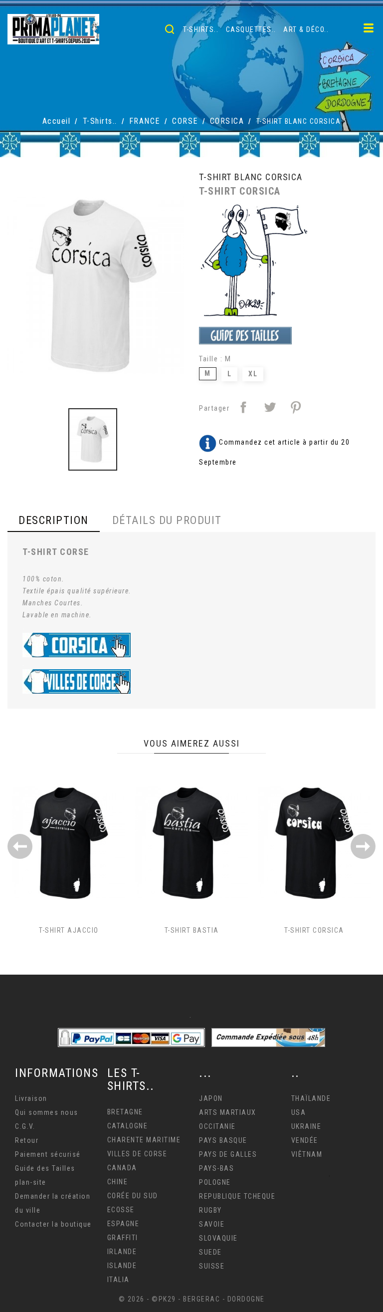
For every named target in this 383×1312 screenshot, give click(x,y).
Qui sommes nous (46, 1112)
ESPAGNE (123, 1224)
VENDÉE (304, 1140)
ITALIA (118, 1280)
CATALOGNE (127, 1126)
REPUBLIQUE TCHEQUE (237, 1196)
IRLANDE (122, 1252)
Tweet (270, 407)
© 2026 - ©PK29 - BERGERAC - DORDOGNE (192, 1299)
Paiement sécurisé (48, 1154)
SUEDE (210, 1252)
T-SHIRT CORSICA (314, 930)
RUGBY (210, 1210)
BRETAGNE (125, 1112)
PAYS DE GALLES (228, 1154)
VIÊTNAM (307, 1154)
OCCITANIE (217, 1126)
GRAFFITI (122, 1238)
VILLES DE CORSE (137, 1154)
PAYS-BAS (216, 1168)
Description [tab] (53, 520)
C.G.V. (25, 1126)
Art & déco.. (306, 29)
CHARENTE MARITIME (144, 1140)
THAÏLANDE (311, 1098)
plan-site (30, 1182)
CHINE (117, 1182)
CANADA (122, 1168)
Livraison (31, 1098)
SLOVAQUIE (218, 1238)
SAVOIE (211, 1224)
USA (298, 1112)
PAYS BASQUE (223, 1140)
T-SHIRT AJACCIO (69, 930)
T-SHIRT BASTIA (192, 930)
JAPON (211, 1098)
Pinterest (296, 407)
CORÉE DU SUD (132, 1196)
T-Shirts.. (200, 29)
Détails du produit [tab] (167, 520)
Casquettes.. (251, 29)
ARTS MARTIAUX (227, 1112)
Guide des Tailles (45, 1168)
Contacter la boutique (53, 1224)
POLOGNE (215, 1182)
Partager (243, 407)
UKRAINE (306, 1126)
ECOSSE (121, 1210)
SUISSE (211, 1266)
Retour (26, 1140)
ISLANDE (122, 1266)
